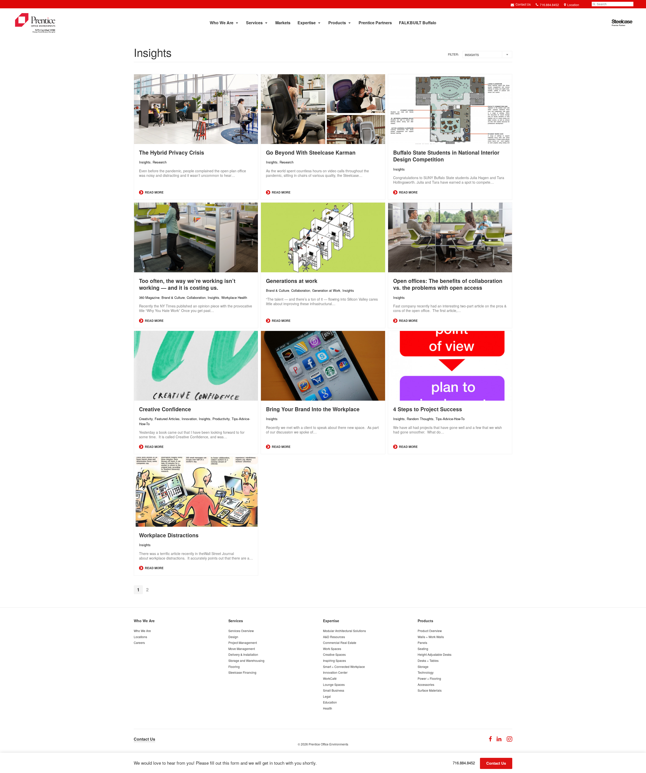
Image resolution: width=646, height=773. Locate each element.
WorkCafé (330, 678)
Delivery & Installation (243, 654)
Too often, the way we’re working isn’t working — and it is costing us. (187, 284)
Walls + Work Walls (431, 637)
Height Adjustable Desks (434, 654)
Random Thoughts (420, 418)
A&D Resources (334, 637)
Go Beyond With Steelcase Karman (311, 152)
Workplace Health (234, 297)
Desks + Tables (428, 660)
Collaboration (196, 297)
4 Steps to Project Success (427, 409)
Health (327, 708)
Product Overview (430, 631)
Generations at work (291, 280)
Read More (154, 192)
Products (337, 23)
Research (160, 162)
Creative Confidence (165, 409)
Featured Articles (167, 418)
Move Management (241, 648)
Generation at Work (326, 290)
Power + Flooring (429, 678)
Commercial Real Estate (339, 642)
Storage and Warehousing (246, 660)
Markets (282, 23)
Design (233, 637)
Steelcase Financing (242, 672)
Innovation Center (335, 672)
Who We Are (221, 23)
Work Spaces (332, 648)
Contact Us (523, 4)
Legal (327, 696)
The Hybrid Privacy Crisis (171, 152)
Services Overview (241, 631)
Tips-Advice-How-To (450, 418)
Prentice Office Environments (328, 744)
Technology (426, 672)
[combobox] (487, 54)
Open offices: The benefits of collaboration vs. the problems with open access (447, 284)
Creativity (146, 418)
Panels (422, 642)
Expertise (307, 23)
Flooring (234, 666)
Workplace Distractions (169, 535)
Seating (423, 648)
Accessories (426, 684)
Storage (423, 666)
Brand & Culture (173, 297)
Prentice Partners (375, 23)
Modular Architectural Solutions (344, 631)
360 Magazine (149, 297)
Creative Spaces (334, 654)
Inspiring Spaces (334, 660)
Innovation (189, 418)
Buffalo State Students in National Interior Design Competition (446, 156)
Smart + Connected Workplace (344, 666)
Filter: (453, 54)
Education (330, 702)
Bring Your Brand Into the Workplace (313, 409)
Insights (145, 162)
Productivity (221, 418)
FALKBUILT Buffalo (417, 23)
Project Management (242, 642)
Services (254, 23)
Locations (140, 637)
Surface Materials (430, 690)
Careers (139, 642)
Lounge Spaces (334, 684)
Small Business (333, 690)
